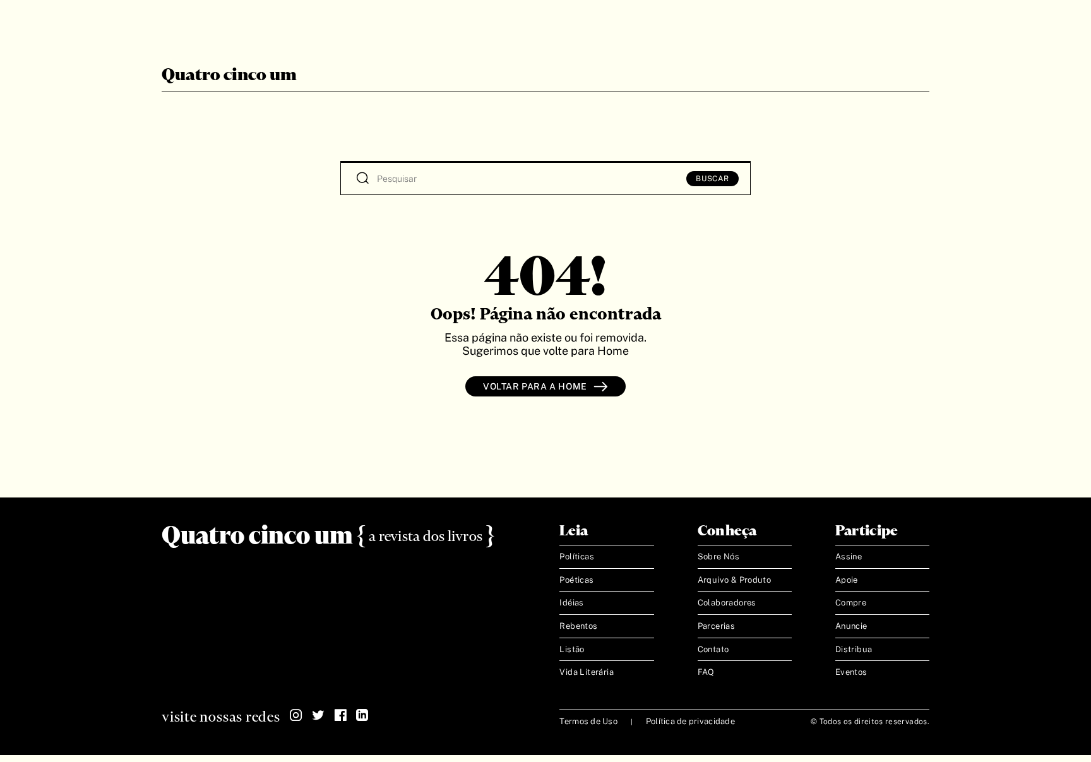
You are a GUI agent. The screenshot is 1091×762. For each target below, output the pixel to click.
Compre (850, 602)
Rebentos (578, 626)
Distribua (854, 649)
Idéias (571, 602)
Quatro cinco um (229, 76)
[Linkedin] (362, 715)
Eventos (851, 672)
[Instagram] (296, 715)
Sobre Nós (719, 556)
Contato (713, 649)
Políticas (576, 556)
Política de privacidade (690, 721)
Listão (571, 649)
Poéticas (576, 580)
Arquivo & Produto (735, 580)
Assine (848, 556)
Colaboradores (727, 602)
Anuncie (851, 626)
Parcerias (717, 626)
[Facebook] (340, 715)
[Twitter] (318, 715)
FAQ (706, 672)
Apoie (846, 580)
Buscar (712, 178)
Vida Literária (586, 672)
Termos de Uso (588, 721)
